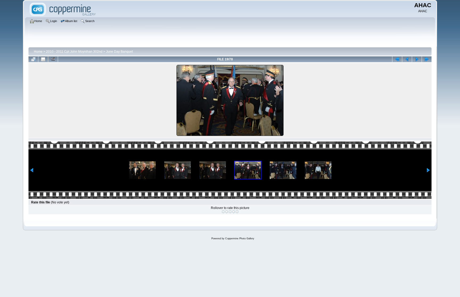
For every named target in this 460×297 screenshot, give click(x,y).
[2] (226, 212)
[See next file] (417, 59)
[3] (230, 212)
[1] (223, 212)
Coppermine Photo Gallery (239, 238)
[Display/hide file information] (43, 59)
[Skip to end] (427, 59)
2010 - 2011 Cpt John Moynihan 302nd (74, 51)
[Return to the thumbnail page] (33, 59)
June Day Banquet (119, 51)
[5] (237, 212)
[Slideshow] (53, 59)
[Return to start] (397, 59)
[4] (233, 212)
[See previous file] (407, 59)
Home (38, 51)
